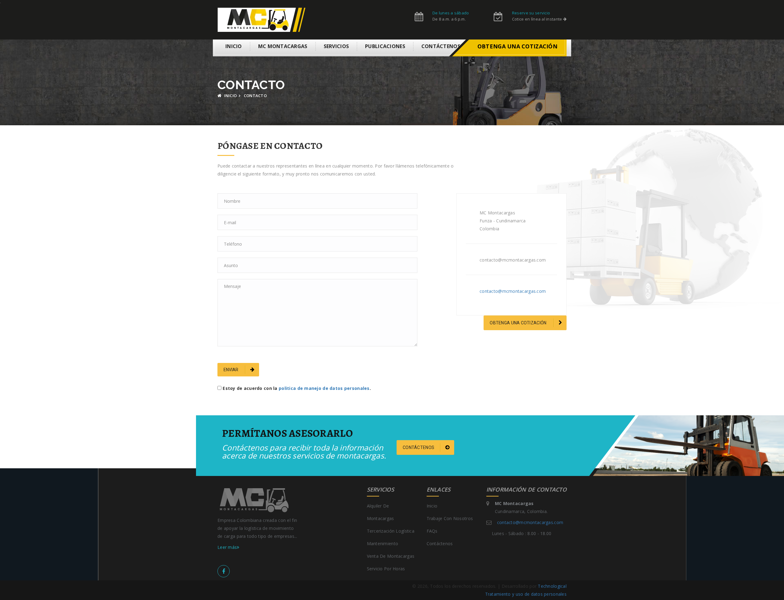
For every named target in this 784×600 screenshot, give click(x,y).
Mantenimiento (382, 543)
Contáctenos (440, 46)
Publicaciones (385, 46)
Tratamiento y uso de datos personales (526, 594)
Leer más (227, 547)
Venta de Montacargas (391, 556)
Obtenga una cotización (517, 46)
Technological (552, 586)
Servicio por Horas (386, 569)
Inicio (233, 46)
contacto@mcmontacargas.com (513, 291)
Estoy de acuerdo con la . (297, 388)
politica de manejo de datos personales (324, 388)
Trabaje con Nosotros (450, 518)
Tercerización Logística (390, 531)
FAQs (432, 531)
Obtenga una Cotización (518, 322)
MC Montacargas (282, 46)
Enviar (231, 369)
